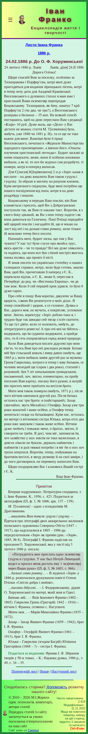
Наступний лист (64, 671)
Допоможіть (56, 687)
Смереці (33, 730)
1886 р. (44, 53)
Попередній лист (25, 671)
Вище (44, 671)
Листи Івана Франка (44, 45)
